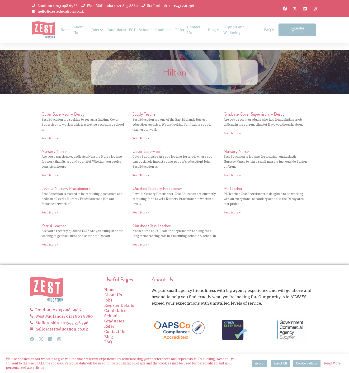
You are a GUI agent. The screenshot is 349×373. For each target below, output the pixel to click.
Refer (179, 29)
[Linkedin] (305, 8)
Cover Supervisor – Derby (63, 114)
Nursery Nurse (54, 151)
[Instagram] (315, 8)
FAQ (267, 29)
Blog (212, 29)
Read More (332, 363)
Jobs (95, 29)
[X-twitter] (295, 8)
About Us (78, 29)
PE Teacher (233, 188)
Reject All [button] (280, 363)
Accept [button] (259, 363)
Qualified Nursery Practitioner (157, 188)
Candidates (116, 29)
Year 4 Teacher (54, 226)
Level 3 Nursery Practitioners (66, 188)
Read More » (50, 138)
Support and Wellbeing (234, 29)
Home (66, 29)
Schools (145, 29)
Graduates (163, 29)
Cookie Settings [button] (307, 363)
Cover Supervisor (146, 151)
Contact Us (193, 29)
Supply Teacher (144, 114)
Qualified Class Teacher (151, 226)
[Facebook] (285, 8)
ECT (132, 29)
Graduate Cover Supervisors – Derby (254, 114)
